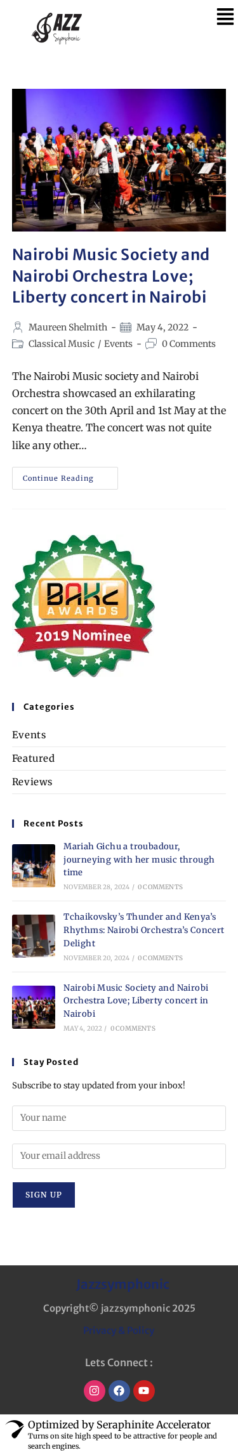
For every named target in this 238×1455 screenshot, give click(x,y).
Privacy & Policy (118, 1330)
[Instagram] (94, 1391)
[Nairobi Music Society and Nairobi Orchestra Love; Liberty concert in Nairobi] (33, 1007)
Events (118, 343)
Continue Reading (70, 475)
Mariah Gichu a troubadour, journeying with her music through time (139, 859)
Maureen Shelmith (68, 327)
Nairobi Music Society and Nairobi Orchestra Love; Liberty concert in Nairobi (111, 276)
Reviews (32, 782)
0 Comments (189, 343)
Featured (33, 758)
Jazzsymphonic (122, 1284)
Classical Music (62, 343)
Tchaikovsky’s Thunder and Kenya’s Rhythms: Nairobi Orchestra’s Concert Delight (143, 930)
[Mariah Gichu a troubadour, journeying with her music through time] (33, 865)
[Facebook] (119, 1391)
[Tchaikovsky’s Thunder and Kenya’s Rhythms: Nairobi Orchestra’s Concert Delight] (33, 936)
